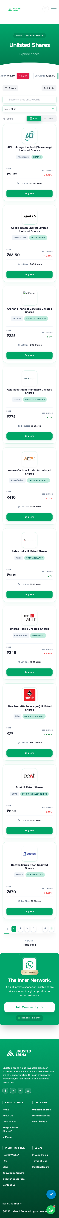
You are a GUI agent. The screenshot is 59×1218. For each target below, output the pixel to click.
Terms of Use (39, 1161)
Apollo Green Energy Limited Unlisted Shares (29, 229)
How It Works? (11, 1155)
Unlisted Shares (41, 1109)
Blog (5, 1167)
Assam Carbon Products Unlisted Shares (29, 472)
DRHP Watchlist (41, 1115)
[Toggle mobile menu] (53, 9)
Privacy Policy (40, 1155)
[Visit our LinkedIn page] (13, 1090)
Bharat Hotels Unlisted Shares (29, 628)
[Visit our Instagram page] (28, 1090)
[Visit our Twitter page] (20, 1090)
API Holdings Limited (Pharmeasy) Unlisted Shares (29, 149)
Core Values (9, 1121)
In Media (7, 1137)
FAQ (5, 1161)
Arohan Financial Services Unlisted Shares (29, 310)
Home (19, 35)
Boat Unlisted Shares (29, 787)
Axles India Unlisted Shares (29, 551)
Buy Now (29, 193)
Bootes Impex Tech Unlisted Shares (29, 867)
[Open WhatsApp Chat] (50, 1209)
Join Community (27, 1007)
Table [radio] (50, 118)
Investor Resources (14, 1179)
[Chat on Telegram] (51, 1194)
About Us (8, 1115)
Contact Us (9, 1185)
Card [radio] (35, 118)
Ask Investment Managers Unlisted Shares (29, 391)
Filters (12, 88)
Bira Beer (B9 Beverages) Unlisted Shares (30, 708)
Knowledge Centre (13, 1173)
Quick (47, 88)
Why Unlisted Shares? (10, 1129)
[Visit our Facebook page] (5, 1090)
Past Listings (39, 1121)
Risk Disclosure (40, 1167)
